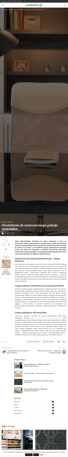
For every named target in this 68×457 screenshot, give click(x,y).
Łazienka (16, 407)
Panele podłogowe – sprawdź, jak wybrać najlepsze (6, 272)
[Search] (64, 5)
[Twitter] (9, 245)
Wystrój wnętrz (7, 221)
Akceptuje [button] (29, 455)
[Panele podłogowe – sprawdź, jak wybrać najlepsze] (6, 264)
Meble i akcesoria (18, 410)
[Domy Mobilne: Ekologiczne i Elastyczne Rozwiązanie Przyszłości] (18, 390)
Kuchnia (16, 404)
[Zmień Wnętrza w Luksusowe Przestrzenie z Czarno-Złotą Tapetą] (18, 382)
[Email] (6, 249)
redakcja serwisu (9, 233)
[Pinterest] (59, 342)
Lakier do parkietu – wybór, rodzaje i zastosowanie (38, 373)
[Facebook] (4, 245)
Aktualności (17, 401)
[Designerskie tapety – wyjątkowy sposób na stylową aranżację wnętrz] (18, 365)
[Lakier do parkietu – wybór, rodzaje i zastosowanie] (18, 374)
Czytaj (41, 455)
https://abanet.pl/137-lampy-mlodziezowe (48, 318)
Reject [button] (36, 455)
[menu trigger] (4, 5)
